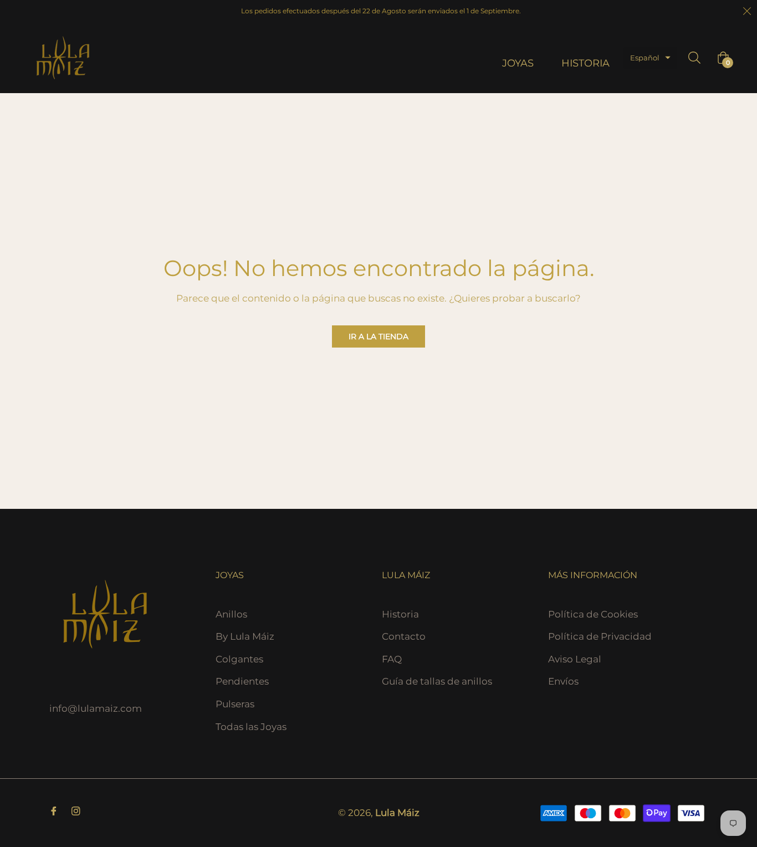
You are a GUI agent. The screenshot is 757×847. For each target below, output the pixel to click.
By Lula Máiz (245, 636)
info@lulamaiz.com (95, 708)
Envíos (563, 681)
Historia (400, 614)
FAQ (392, 659)
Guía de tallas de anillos (437, 681)
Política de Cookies (593, 614)
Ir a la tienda (378, 336)
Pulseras (235, 704)
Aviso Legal (574, 659)
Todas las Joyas (251, 726)
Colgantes (239, 659)
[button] (650, 58)
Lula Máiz (397, 812)
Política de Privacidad (600, 636)
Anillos (231, 614)
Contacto (404, 636)
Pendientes (242, 681)
